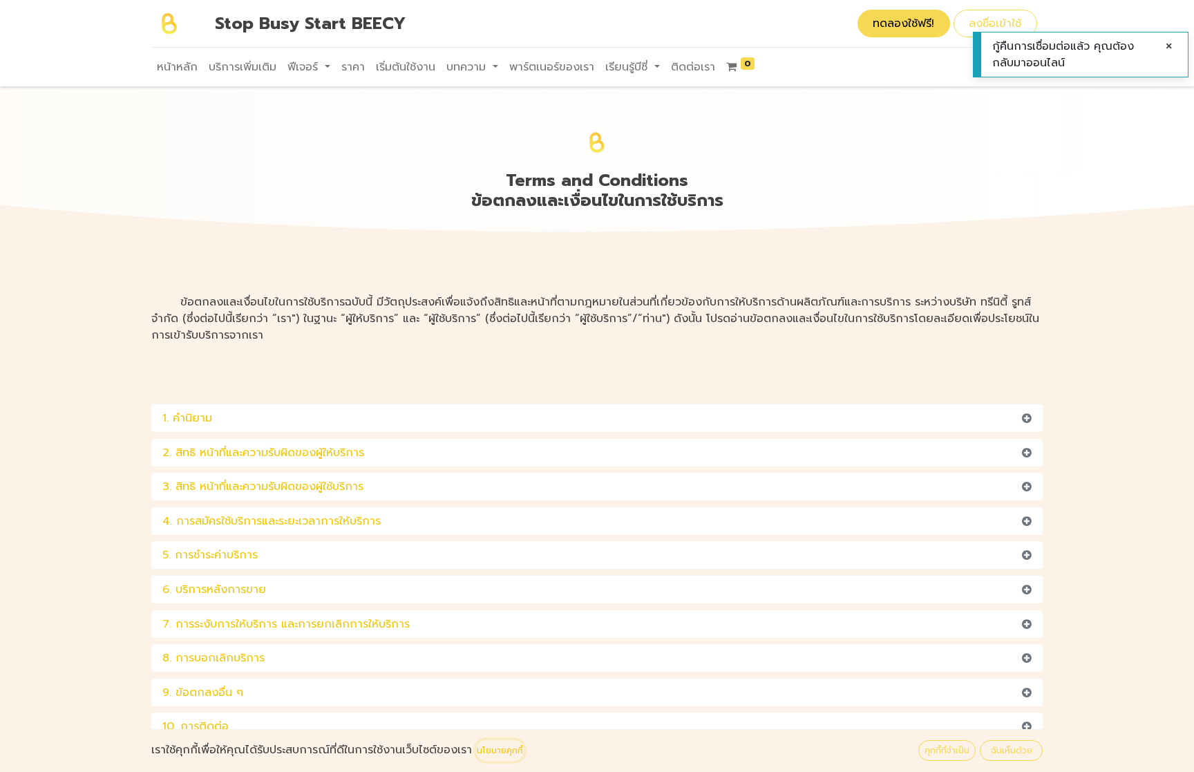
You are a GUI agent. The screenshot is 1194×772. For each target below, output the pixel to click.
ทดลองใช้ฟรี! (903, 23)
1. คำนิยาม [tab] (187, 418)
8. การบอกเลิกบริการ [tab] (213, 658)
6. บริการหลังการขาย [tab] (214, 589)
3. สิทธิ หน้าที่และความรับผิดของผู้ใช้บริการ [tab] (262, 486)
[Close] (1169, 46)
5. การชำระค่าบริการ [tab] (210, 555)
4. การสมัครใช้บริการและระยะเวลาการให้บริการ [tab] (271, 521)
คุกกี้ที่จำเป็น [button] (947, 750)
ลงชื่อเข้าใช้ (995, 23)
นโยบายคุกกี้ (500, 750)
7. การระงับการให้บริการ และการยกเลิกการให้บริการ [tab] (286, 624)
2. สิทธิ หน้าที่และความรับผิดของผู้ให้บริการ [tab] (263, 452)
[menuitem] (177, 67)
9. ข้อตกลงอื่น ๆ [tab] (202, 692)
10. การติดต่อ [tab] (195, 726)
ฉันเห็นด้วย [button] (1011, 750)
